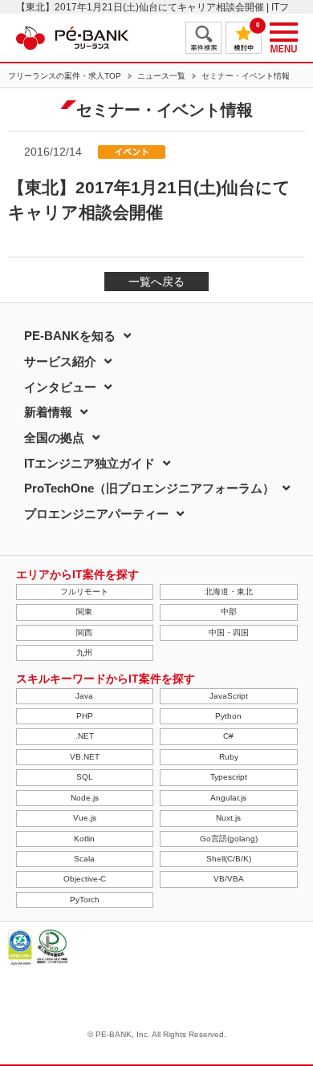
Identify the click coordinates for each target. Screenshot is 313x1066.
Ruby (228, 756)
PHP (84, 715)
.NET (84, 736)
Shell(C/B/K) (228, 858)
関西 (84, 632)
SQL (84, 776)
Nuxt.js (228, 817)
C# (228, 736)
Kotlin (84, 838)
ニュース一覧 (161, 76)
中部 (229, 611)
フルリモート (84, 591)
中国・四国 (229, 632)
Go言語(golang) (229, 838)
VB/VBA (228, 878)
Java (84, 695)
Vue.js (84, 817)
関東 (84, 611)
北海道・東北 (229, 591)
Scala (84, 858)
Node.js (85, 797)
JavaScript (228, 695)
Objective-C (84, 878)
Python (228, 715)
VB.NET (85, 756)
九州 (84, 652)
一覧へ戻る (156, 281)
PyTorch (85, 899)
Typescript (228, 776)
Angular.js (228, 797)
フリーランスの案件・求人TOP (64, 76)
